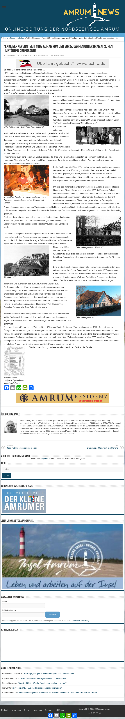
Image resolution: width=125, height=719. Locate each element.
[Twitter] (94, 713)
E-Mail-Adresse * (9, 610)
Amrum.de (16, 710)
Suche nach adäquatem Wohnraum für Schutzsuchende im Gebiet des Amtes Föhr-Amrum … (58, 692)
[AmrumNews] (62, 16)
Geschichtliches (17, 38)
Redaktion (5, 710)
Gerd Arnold (10, 56)
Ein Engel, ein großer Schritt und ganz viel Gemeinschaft (49, 674)
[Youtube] (100, 713)
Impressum (37, 710)
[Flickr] (97, 713)
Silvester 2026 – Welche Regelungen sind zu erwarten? (41, 678)
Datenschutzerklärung (80, 621)
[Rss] (89, 713)
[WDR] (62, 63)
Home (5, 38)
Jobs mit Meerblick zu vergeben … (22, 448)
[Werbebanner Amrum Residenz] (62, 398)
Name (4, 601)
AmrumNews (105, 709)
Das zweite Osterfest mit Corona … (102, 448)
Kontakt (26, 710)
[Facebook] (91, 713)
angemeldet (45, 458)
